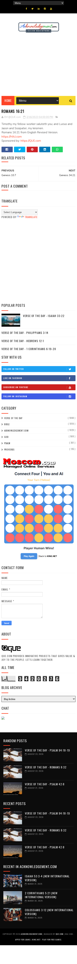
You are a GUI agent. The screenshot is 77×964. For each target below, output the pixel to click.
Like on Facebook (12, 378)
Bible (7, 424)
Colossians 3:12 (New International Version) (49, 912)
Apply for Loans (22, 939)
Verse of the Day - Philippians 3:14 (24, 333)
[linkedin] (38, 8)
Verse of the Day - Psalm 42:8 (44, 784)
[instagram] (45, 8)
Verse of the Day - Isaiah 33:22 (43, 316)
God (6, 436)
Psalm (7, 443)
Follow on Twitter (13, 369)
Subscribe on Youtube (15, 387)
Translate (31, 217)
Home (7, 100)
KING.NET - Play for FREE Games (46, 939)
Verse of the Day (13, 418)
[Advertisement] (38, 64)
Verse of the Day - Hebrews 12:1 (22, 341)
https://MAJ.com (11, 137)
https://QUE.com (31, 141)
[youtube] (51, 8)
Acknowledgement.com (16, 430)
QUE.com (59, 934)
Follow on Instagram (15, 396)
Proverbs (9, 449)
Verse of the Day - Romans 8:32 (46, 767)
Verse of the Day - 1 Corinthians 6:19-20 (28, 349)
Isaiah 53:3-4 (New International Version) (47, 878)
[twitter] (32, 8)
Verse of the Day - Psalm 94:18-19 (47, 750)
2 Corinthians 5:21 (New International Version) (41, 895)
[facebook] (26, 8)
